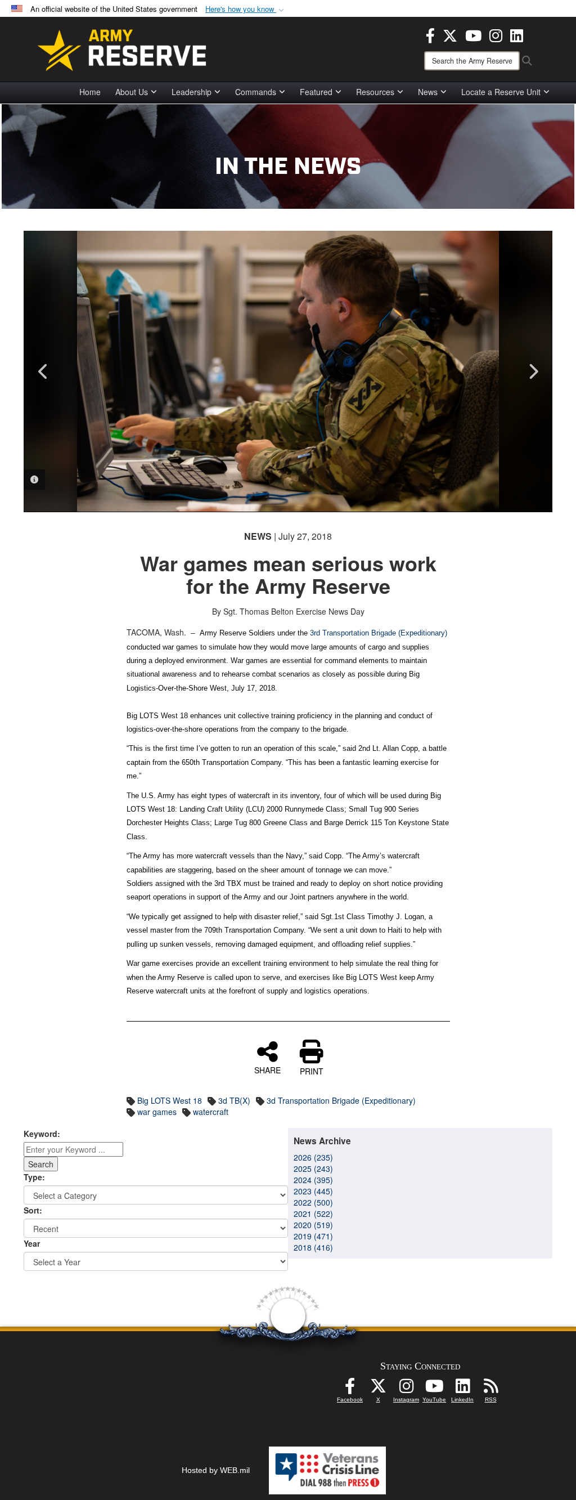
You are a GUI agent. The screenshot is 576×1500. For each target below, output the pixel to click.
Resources (375, 91)
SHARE (267, 1069)
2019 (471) (313, 1236)
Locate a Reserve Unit (501, 91)
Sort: (33, 1210)
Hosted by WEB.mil (216, 1470)
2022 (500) (313, 1202)
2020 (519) (313, 1224)
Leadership (192, 91)
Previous (43, 371)
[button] (245, 9)
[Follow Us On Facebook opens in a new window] (350, 1389)
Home (90, 91)
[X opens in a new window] (450, 34)
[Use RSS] (490, 1389)
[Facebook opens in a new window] (430, 34)
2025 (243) (313, 1168)
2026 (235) (313, 1157)
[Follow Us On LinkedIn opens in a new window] (462, 1389)
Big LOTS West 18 (169, 1100)
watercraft (210, 1111)
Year (32, 1243)
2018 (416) (313, 1247)
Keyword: (42, 1133)
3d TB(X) (234, 1100)
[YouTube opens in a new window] (473, 34)
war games (157, 1111)
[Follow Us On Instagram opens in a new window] (406, 1389)
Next (532, 371)
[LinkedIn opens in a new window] (516, 34)
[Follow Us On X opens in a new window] (378, 1389)
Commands (255, 91)
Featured (316, 91)
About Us (131, 91)
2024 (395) (313, 1179)
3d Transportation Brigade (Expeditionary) (341, 1100)
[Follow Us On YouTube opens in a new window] (434, 1389)
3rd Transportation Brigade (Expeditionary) (378, 633)
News (428, 91)
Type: (34, 1177)
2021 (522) (313, 1213)
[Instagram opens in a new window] (495, 34)
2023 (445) (313, 1191)
